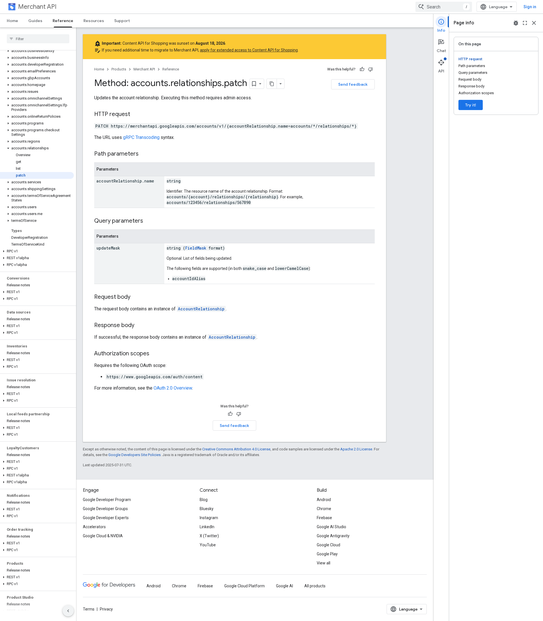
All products (315, 586)
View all (323, 563)
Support (122, 20)
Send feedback (353, 84)
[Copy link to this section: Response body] (140, 325)
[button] (37, 51)
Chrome (324, 508)
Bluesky (207, 508)
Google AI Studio (331, 527)
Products (118, 69)
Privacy (106, 609)
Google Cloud (328, 545)
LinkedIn (207, 527)
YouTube (208, 545)
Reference (63, 20)
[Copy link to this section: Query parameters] (148, 221)
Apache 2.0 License (356, 449)
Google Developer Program (107, 499)
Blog (204, 499)
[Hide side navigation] (68, 610)
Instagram (209, 517)
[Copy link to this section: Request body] (136, 297)
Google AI (284, 586)
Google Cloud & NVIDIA (103, 536)
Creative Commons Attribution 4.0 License (236, 449)
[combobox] (443, 7)
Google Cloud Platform (244, 586)
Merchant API (37, 6)
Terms (88, 609)
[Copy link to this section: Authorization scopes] (155, 354)
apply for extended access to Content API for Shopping (249, 50)
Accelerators (94, 527)
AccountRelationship (201, 308)
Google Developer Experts (106, 517)
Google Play (327, 554)
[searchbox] (38, 38)
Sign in (529, 7)
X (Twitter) (209, 536)
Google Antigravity (333, 536)
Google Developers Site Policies (134, 455)
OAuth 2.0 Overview (173, 388)
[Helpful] (362, 69)
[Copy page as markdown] (272, 84)
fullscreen (525, 23)
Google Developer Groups (105, 508)
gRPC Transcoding (141, 137)
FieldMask (195, 248)
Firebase (324, 517)
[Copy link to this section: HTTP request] (135, 114)
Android (324, 499)
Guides (35, 20)
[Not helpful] (370, 69)
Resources (93, 20)
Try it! (470, 105)
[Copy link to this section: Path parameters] (144, 154)
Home (12, 20)
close (534, 23)
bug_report (515, 23)
